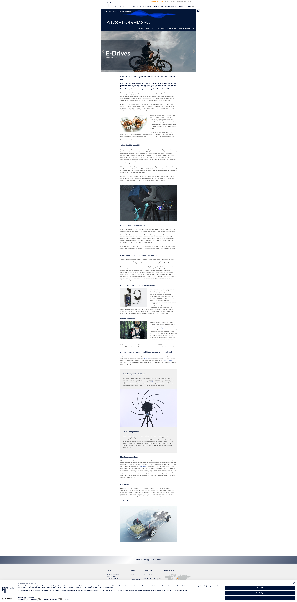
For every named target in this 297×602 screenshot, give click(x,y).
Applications (120, 6)
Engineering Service (144, 6)
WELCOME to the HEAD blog (129, 22)
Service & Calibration (136, 579)
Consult (132, 574)
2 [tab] (138, 336)
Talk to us (126, 500)
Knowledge (159, 6)
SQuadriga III (161, 328)
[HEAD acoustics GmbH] (110, 4)
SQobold (152, 328)
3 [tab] (139, 336)
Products (131, 6)
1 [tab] (136, 336)
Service (167, 2)
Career (173, 2)
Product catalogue (157, 2)
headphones (142, 466)
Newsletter (156, 560)
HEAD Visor (153, 382)
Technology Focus (145, 28)
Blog (189, 6)
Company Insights (184, 28)
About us (182, 6)
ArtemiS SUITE (168, 360)
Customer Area (181, 2)
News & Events (171, 6)
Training (132, 577)
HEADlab (146, 358)
